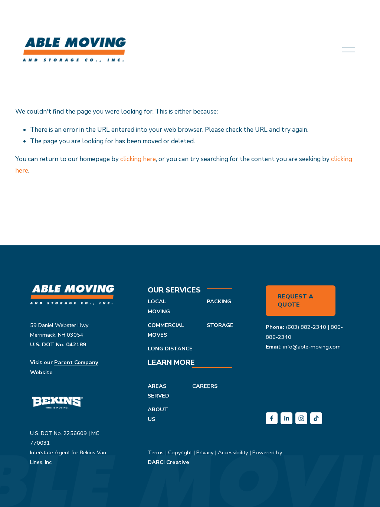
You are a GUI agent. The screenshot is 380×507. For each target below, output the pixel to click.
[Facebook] (272, 418)
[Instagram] (301, 418)
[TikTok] (316, 418)
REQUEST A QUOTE (295, 300)
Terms (156, 452)
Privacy (204, 452)
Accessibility (233, 452)
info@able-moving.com (312, 346)
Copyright (180, 452)
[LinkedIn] (286, 418)
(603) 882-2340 (306, 327)
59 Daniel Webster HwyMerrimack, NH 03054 (59, 329)
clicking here (138, 159)
